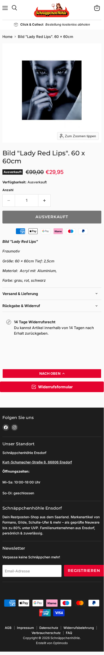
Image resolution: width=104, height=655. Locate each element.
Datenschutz (48, 628)
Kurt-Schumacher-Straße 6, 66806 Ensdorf (37, 462)
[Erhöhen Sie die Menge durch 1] (44, 200)
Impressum (25, 628)
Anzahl (8, 190)
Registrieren (84, 570)
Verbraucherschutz (46, 633)
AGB (8, 628)
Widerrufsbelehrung (78, 628)
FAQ (69, 633)
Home (7, 37)
